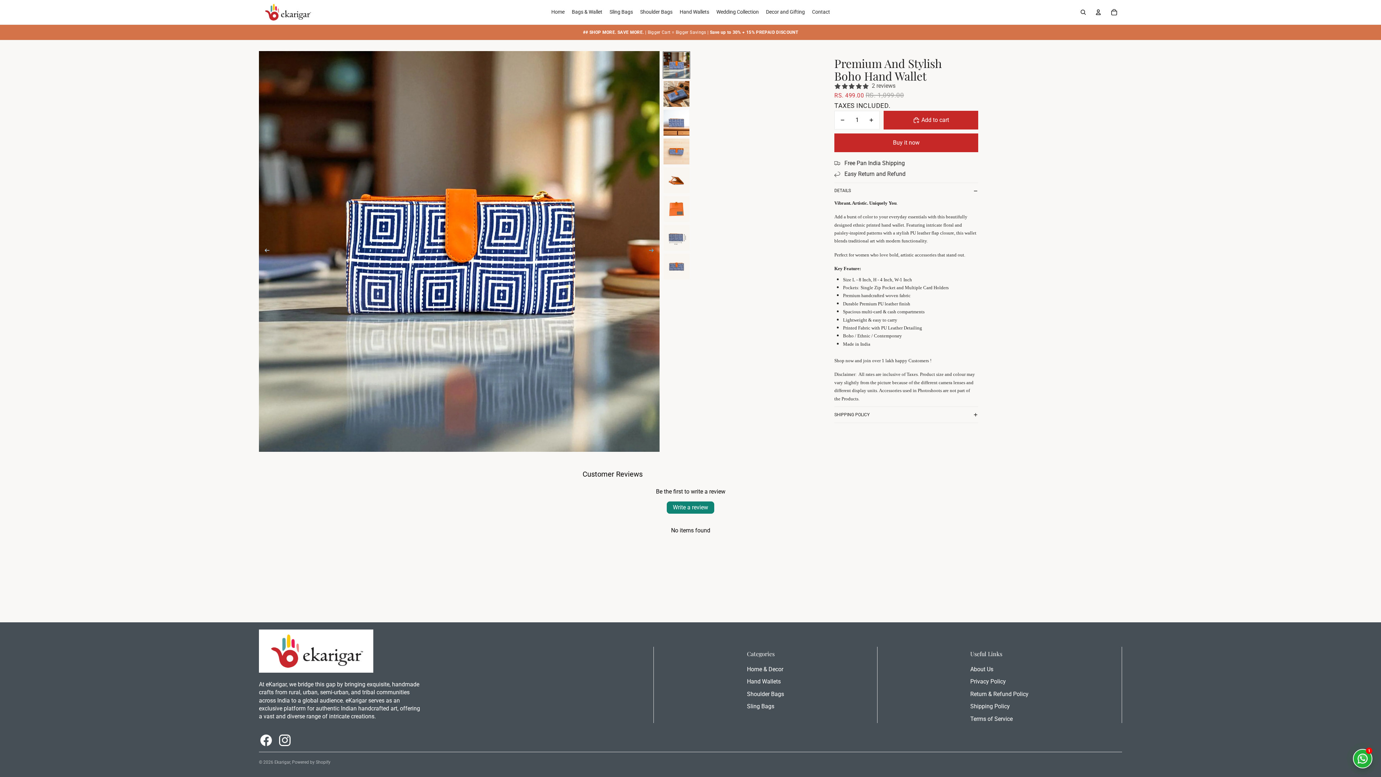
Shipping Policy (852, 414)
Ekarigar (282, 762)
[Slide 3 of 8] (676, 123)
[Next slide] (654, 251)
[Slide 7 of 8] (676, 238)
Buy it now (906, 142)
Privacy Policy (988, 681)
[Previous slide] (265, 251)
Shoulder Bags (765, 694)
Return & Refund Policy (999, 694)
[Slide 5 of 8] (676, 180)
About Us (981, 669)
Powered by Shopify (311, 762)
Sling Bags (760, 706)
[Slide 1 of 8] (676, 65)
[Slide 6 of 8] (676, 209)
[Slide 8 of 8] (676, 267)
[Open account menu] (1098, 12)
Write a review (690, 507)
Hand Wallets (764, 681)
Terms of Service (991, 718)
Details (842, 190)
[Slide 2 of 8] (676, 94)
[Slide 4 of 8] (676, 151)
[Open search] (1083, 12)
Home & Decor (765, 669)
